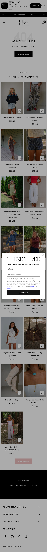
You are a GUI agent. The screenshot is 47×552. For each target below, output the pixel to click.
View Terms (33, 286)
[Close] (43, 254)
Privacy (8, 288)
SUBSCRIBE (23, 293)
